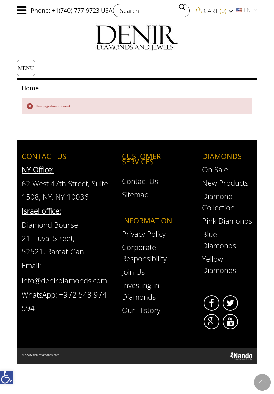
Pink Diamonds (227, 221)
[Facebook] (211, 303)
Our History (141, 310)
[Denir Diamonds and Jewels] (137, 37)
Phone (40, 10)
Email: (31, 265)
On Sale (215, 169)
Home (30, 88)
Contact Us (140, 181)
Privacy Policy (144, 234)
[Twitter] (230, 303)
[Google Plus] (211, 321)
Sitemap (135, 194)
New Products (225, 183)
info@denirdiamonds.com (64, 280)
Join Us (133, 272)
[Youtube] (230, 321)
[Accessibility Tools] (6, 377)
